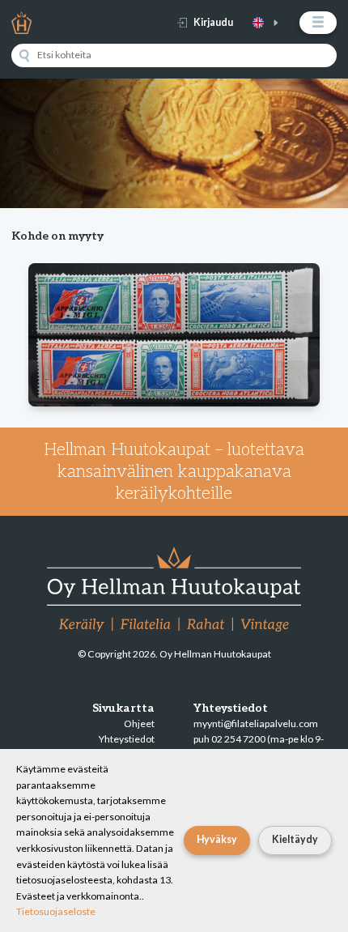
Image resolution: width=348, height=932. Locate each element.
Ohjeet (139, 723)
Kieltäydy (295, 839)
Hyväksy (217, 839)
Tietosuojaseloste (55, 911)
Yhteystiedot (127, 739)
